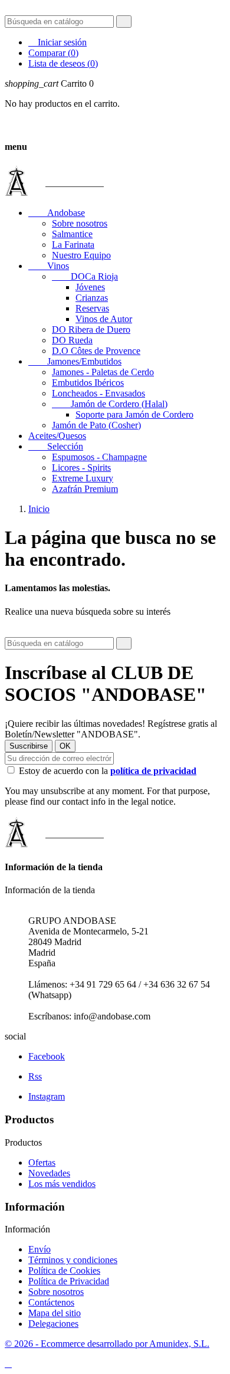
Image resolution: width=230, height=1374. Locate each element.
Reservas (92, 308)
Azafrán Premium (85, 489)
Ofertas (41, 1162)
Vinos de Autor (103, 319)
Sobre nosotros (79, 223)
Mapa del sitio (54, 1313)
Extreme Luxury (82, 478)
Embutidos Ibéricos (88, 383)
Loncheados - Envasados (98, 393)
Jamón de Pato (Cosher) (96, 425)
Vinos (48, 266)
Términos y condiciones (72, 1260)
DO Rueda (72, 340)
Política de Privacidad (68, 1281)
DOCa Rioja (85, 276)
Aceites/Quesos (57, 436)
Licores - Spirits (81, 468)
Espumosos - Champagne (99, 457)
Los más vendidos (62, 1184)
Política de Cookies (64, 1270)
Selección (55, 446)
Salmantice (72, 234)
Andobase (56, 213)
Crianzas (91, 298)
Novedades (49, 1173)
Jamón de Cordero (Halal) (109, 404)
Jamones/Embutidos (74, 361)
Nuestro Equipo (81, 255)
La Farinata (73, 245)
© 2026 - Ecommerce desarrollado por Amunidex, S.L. (107, 1344)
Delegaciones (53, 1324)
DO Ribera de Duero (91, 329)
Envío (39, 1249)
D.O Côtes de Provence (96, 351)
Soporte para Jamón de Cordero (134, 414)
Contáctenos (51, 1302)
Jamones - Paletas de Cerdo (103, 372)
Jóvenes (90, 287)
